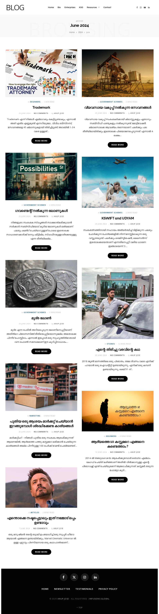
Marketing (35, 416)
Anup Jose (59, 113)
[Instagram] (85, 577)
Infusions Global (99, 598)
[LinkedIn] (95, 577)
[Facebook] (64, 577)
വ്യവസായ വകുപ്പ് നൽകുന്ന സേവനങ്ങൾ (117, 107)
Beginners (35, 102)
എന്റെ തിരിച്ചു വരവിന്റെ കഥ (118, 349)
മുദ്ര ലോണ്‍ (41, 318)
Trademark (41, 107)
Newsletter (62, 588)
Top (80, 607)
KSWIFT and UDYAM (118, 218)
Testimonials (84, 588)
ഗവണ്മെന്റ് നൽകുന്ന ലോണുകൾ (41, 211)
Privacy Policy (108, 588)
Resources (92, 7)
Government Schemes (111, 102)
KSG (81, 7)
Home (51, 7)
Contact (107, 7)
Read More (41, 140)
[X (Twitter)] (74, 577)
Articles (35, 512)
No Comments (41, 113)
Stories (111, 344)
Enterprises (69, 7)
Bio (59, 7)
